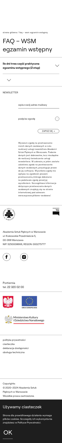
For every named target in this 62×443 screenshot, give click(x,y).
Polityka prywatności (14, 339)
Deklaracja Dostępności (16, 348)
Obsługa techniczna (14, 352)
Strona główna (10, 32)
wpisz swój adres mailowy (32, 104)
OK (7, 432)
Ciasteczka (9, 344)
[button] (31, 65)
